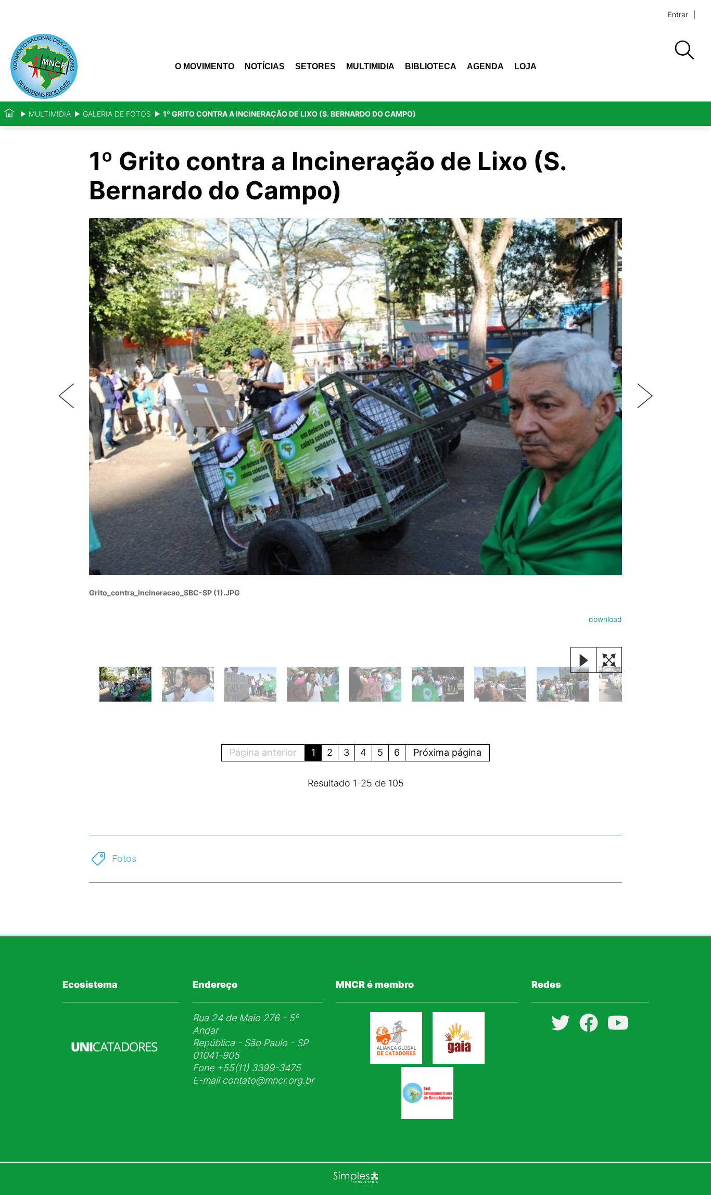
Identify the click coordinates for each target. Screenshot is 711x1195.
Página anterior (263, 752)
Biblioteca (430, 66)
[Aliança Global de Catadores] (396, 1060)
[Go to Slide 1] (125, 684)
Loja (525, 66)
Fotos (124, 858)
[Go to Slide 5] (375, 684)
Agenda (485, 66)
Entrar (678, 14)
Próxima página (447, 752)
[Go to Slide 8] (563, 684)
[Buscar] (684, 50)
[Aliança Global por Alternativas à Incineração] (458, 1060)
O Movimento (204, 66)
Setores (315, 66)
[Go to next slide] (644, 397)
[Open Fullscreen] (609, 660)
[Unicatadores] (114, 1076)
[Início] (9, 114)
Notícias (265, 66)
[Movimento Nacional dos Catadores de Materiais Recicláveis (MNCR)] (73, 66)
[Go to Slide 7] (500, 684)
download (605, 619)
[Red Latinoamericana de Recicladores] (427, 1115)
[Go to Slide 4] (313, 684)
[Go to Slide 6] (438, 684)
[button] (355, 421)
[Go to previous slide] (66, 397)
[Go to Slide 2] (188, 684)
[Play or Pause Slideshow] (583, 660)
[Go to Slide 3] (250, 684)
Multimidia (370, 66)
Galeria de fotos (117, 113)
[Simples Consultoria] (355, 1179)
